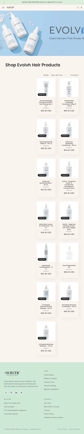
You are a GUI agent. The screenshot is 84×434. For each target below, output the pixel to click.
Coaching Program (11, 414)
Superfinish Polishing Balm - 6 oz (46, 267)
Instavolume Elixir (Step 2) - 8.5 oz (46, 143)
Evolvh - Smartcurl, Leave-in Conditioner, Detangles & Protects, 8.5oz (69, 184)
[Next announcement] (80, 2)
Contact (47, 410)
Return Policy (49, 414)
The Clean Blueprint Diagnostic (15, 410)
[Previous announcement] (4, 2)
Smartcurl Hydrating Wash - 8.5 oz (46, 183)
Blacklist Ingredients (51, 389)
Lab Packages (9, 407)
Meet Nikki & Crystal (51, 407)
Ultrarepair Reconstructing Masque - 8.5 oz (46, 306)
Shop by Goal (49, 382)
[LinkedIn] (16, 392)
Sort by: (46, 75)
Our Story (47, 403)
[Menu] (3, 7)
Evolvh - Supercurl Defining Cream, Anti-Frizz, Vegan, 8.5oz (69, 226)
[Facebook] (6, 392)
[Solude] (10, 7)
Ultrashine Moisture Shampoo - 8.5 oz (46, 345)
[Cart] (81, 7)
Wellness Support (50, 378)
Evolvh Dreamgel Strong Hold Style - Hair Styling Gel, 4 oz (46, 103)
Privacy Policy (62, 429)
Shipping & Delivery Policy (53, 417)
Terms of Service (74, 429)
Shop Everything (50, 385)
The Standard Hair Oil (69, 266)
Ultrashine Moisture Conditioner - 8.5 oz (69, 306)
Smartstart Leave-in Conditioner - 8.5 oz (46, 226)
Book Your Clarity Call (12, 403)
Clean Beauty (49, 375)
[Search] (78, 7)
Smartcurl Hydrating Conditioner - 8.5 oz (69, 143)
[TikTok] (21, 392)
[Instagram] (11, 392)
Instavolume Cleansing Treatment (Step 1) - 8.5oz (69, 103)
